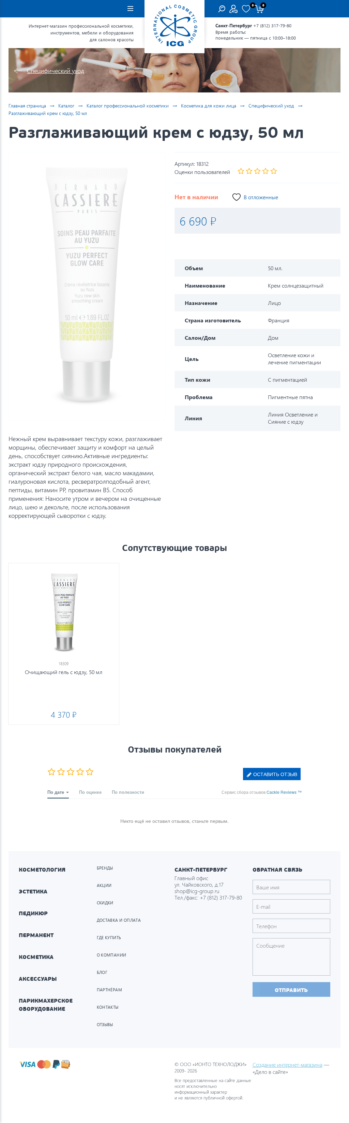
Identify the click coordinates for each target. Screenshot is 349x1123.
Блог (102, 972)
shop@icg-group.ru (196, 890)
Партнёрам (109, 989)
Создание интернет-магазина (287, 1064)
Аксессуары (38, 978)
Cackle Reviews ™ (284, 792)
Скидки (105, 902)
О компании (111, 955)
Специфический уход (55, 70)
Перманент (36, 935)
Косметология (42, 869)
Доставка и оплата (119, 920)
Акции (104, 885)
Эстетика (33, 891)
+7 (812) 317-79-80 (272, 25)
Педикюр (33, 913)
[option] (87, 286)
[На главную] (174, 26)
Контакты (108, 1007)
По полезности (128, 792)
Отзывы (105, 1024)
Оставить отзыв (274, 774)
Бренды (105, 868)
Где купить (109, 937)
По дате (56, 792)
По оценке (90, 792)
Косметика (36, 957)
